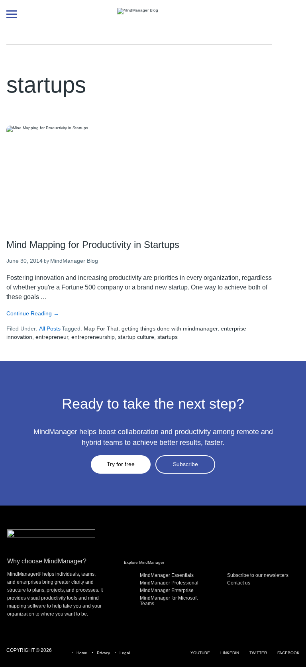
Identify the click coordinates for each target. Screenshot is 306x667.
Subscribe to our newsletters (257, 575)
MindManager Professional (169, 583)
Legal (125, 653)
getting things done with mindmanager (170, 328)
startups (167, 337)
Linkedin (229, 653)
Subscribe (185, 464)
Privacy (103, 653)
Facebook (288, 653)
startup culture (136, 337)
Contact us (238, 583)
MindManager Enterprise (167, 590)
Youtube (200, 653)
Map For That (101, 328)
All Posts (50, 328)
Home (81, 653)
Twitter (258, 653)
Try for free (121, 464)
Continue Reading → (32, 313)
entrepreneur (51, 337)
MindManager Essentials (167, 575)
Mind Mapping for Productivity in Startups (92, 244)
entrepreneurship (93, 337)
